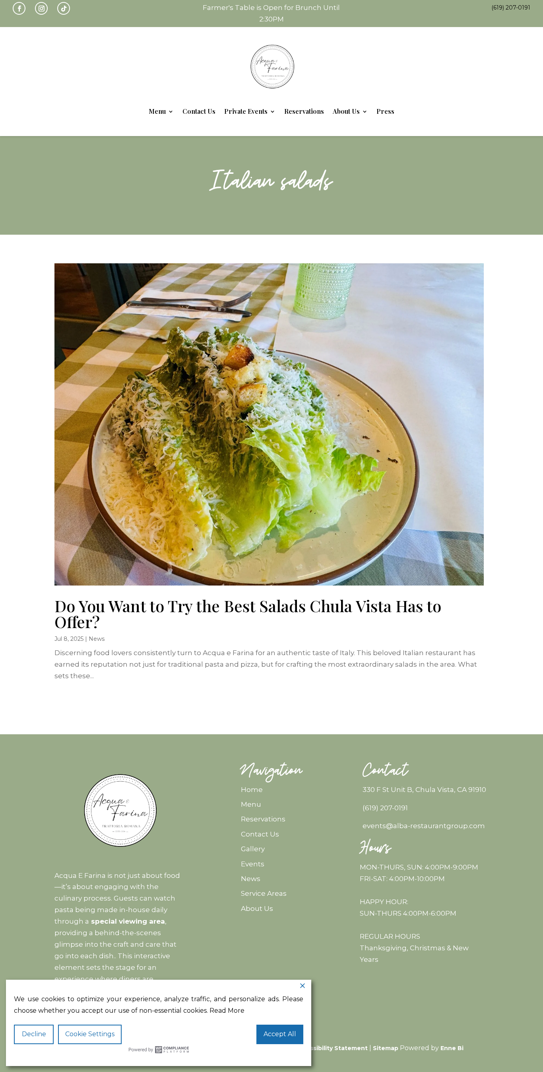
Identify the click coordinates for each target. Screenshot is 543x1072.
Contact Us (198, 111)
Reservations (304, 111)
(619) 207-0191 (385, 808)
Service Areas (264, 893)
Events (252, 864)
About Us (346, 111)
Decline (34, 1034)
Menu (157, 111)
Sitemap (385, 1048)
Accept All (280, 1034)
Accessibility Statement (331, 1048)
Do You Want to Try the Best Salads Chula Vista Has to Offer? (247, 613)
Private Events (246, 111)
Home (252, 790)
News (97, 638)
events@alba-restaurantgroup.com (424, 826)
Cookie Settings (89, 1034)
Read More (226, 1010)
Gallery (253, 849)
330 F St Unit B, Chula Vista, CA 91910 (424, 790)
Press (385, 111)
